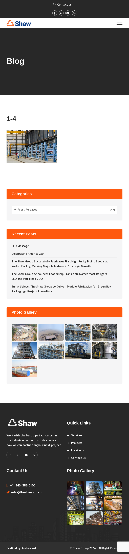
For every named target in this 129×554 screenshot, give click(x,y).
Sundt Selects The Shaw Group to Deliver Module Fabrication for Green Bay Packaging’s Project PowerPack (61, 289)
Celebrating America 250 (28, 254)
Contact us (64, 4)
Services (76, 435)
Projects (76, 443)
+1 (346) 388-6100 (22, 485)
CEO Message (20, 246)
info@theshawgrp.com (27, 492)
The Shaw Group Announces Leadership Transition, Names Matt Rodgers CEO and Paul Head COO (59, 276)
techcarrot (29, 548)
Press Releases (27, 209)
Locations (77, 450)
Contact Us (78, 458)
